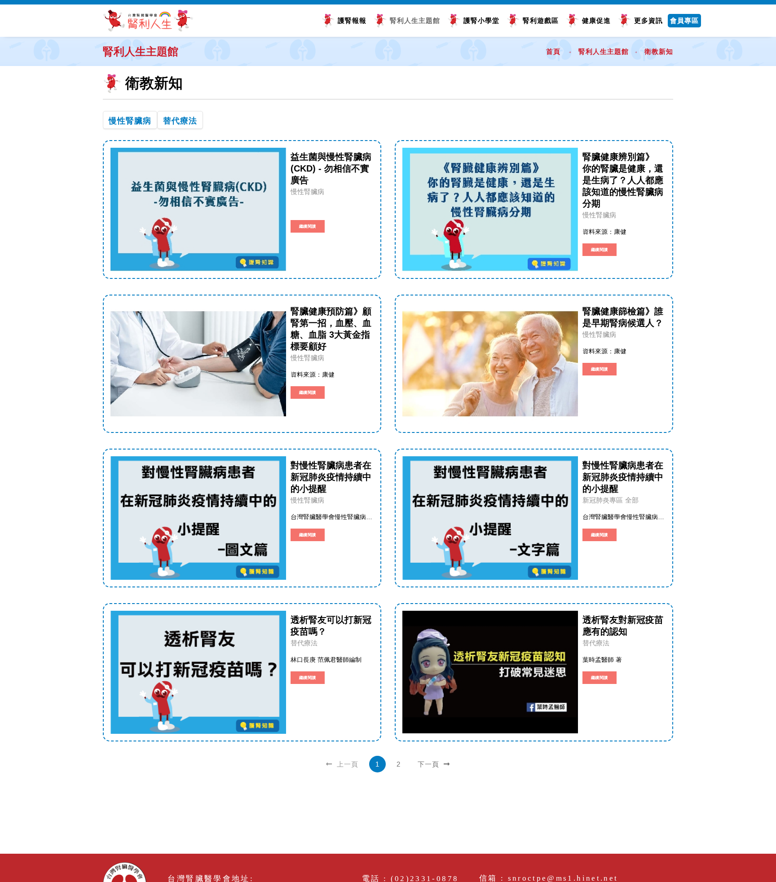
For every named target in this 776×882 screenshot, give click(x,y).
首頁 (553, 51)
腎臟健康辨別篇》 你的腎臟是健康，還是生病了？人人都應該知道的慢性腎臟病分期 (622, 180)
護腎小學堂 (481, 20)
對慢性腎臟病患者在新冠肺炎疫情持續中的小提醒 (331, 477)
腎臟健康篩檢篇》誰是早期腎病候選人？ (622, 317)
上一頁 (346, 764)
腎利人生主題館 (415, 20)
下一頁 (429, 764)
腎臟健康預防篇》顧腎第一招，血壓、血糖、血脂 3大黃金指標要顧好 (331, 328)
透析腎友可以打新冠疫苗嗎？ (331, 625)
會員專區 (684, 20)
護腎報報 (352, 20)
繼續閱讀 (307, 226)
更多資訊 (648, 20)
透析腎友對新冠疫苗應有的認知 (622, 625)
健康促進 (596, 20)
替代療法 (180, 120)
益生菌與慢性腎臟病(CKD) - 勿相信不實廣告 (331, 168)
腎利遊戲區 (541, 20)
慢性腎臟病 (130, 120)
